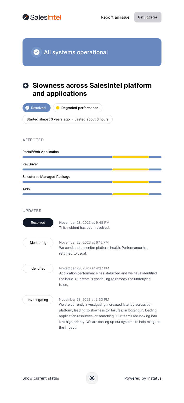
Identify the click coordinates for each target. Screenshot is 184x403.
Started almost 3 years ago (48, 119)
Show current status (41, 378)
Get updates (148, 17)
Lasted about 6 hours (92, 119)
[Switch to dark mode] (92, 378)
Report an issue (115, 17)
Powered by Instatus (142, 378)
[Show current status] (26, 86)
